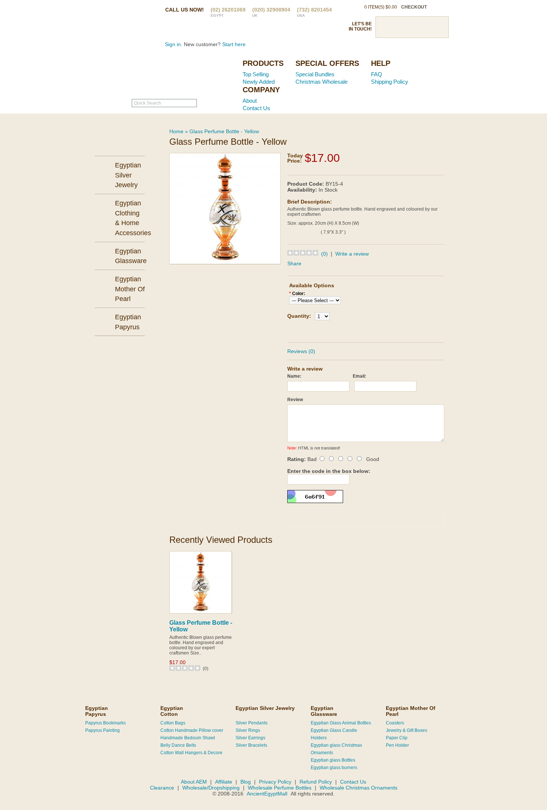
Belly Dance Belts (178, 745)
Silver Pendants (252, 723)
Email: (359, 376)
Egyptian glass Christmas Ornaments (336, 749)
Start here (234, 44)
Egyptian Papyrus (96, 711)
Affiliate (223, 782)
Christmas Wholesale (321, 82)
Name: (294, 376)
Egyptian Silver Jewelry (265, 708)
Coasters (395, 723)
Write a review (352, 254)
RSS (438, 27)
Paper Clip (396, 737)
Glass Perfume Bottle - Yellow (224, 131)
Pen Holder (397, 745)
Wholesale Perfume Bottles (279, 788)
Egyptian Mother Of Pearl (410, 711)
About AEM (194, 782)
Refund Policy (316, 782)
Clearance (162, 788)
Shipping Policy (389, 82)
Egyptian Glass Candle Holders (334, 734)
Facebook (386, 27)
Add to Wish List (387, 330)
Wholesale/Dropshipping (211, 788)
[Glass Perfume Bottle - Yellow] (225, 208)
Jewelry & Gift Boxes (406, 730)
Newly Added (259, 82)
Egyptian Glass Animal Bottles (341, 723)
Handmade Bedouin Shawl (187, 737)
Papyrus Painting (102, 730)
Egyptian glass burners (334, 767)
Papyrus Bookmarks (105, 723)
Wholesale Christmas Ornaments (358, 788)
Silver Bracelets (251, 745)
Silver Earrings (250, 737)
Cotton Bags (172, 723)
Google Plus (425, 27)
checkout (414, 7)
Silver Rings (248, 730)
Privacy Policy (275, 782)
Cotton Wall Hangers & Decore (191, 752)
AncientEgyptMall (268, 794)
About (250, 100)
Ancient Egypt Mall (189, 74)
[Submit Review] (404, 518)
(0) (324, 254)
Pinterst (412, 27)
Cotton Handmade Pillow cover (191, 730)
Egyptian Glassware (324, 711)
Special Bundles (315, 74)
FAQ (376, 74)
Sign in (173, 44)
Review (295, 399)
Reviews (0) (301, 351)
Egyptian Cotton (171, 711)
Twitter (399, 27)
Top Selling (256, 74)
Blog (245, 782)
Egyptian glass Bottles (333, 760)
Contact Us (256, 108)
